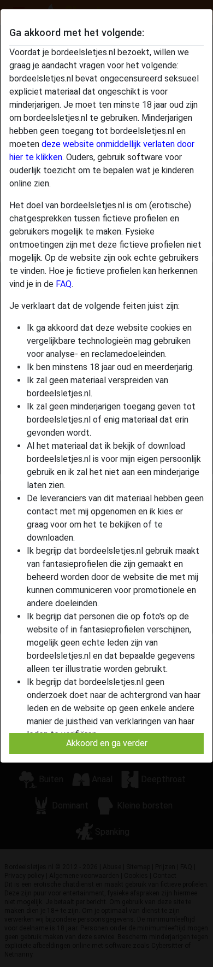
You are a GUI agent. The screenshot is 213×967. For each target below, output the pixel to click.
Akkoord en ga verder (106, 743)
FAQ (64, 284)
